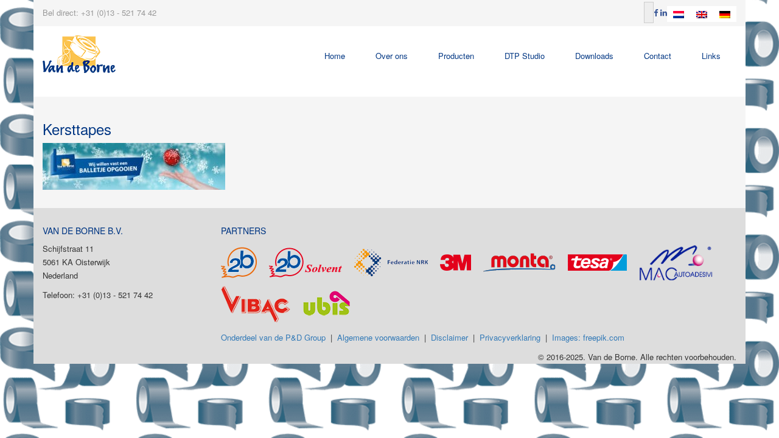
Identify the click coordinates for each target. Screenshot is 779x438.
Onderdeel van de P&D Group (273, 337)
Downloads (594, 55)
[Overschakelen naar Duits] (724, 14)
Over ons (392, 55)
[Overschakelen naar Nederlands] (678, 14)
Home (334, 55)
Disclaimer (449, 337)
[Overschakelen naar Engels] (701, 14)
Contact (657, 55)
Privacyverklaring (510, 337)
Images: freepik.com (588, 337)
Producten (456, 55)
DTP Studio (525, 55)
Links (711, 55)
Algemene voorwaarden (378, 337)
